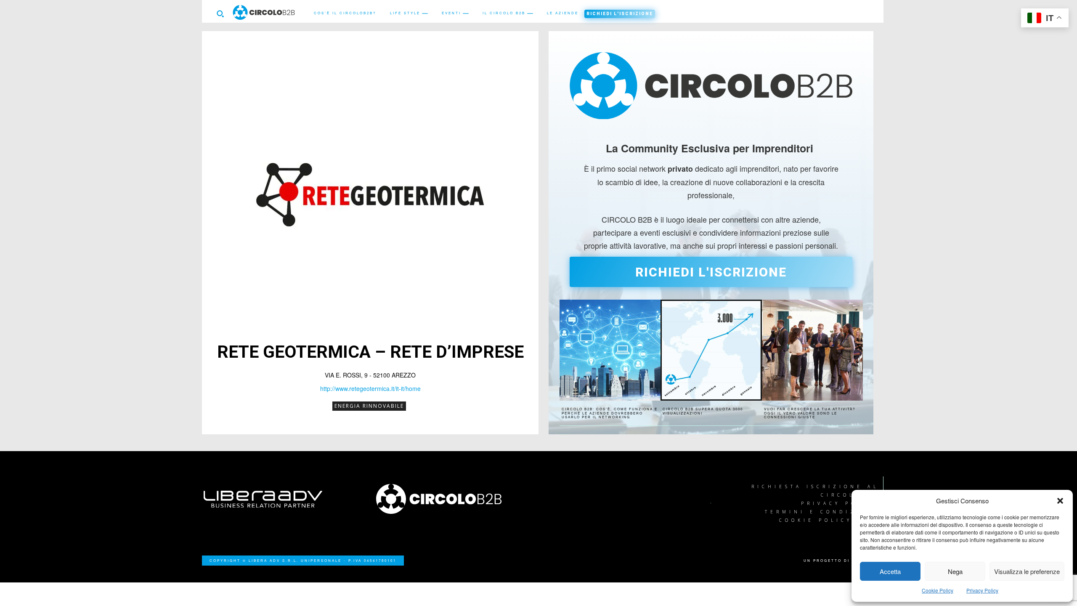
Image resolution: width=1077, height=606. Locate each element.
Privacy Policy (982, 590)
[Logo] (452, 499)
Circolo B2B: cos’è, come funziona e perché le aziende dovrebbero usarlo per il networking (610, 413)
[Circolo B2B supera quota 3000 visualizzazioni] (711, 350)
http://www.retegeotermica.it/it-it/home (370, 388)
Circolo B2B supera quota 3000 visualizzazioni (703, 411)
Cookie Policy (937, 590)
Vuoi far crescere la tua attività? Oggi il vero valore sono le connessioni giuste (809, 413)
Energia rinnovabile (369, 405)
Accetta (890, 571)
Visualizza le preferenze (1027, 571)
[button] (1060, 501)
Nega (955, 571)
